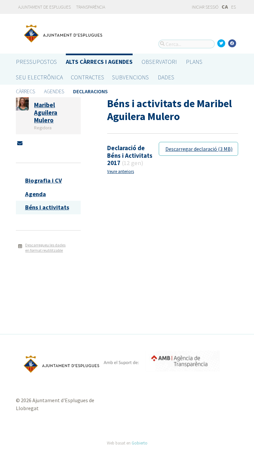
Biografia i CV (43, 180)
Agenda (35, 194)
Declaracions (90, 91)
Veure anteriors (120, 171)
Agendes (54, 91)
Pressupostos (36, 61)
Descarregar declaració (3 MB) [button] (199, 149)
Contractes (87, 77)
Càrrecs (25, 91)
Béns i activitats (47, 207)
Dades (166, 77)
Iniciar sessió (205, 7)
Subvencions (130, 77)
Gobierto (140, 443)
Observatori (159, 61)
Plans (194, 61)
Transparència (90, 7)
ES (233, 7)
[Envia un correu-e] (20, 143)
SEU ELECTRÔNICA (39, 77)
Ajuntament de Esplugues (44, 7)
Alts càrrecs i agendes (99, 61)
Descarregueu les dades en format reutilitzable (45, 247)
